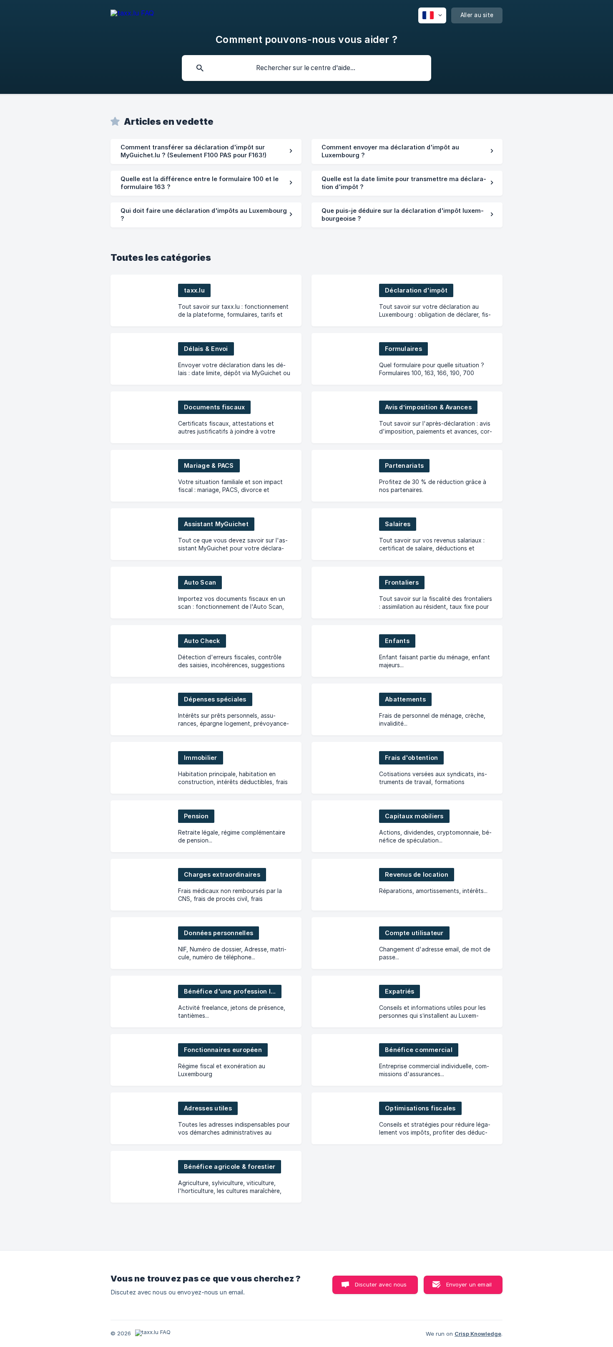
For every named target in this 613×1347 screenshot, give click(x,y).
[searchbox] (306, 68)
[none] (132, 14)
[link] (206, 151)
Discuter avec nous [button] (381, 1284)
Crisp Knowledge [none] (478, 1333)
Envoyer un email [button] (469, 1284)
